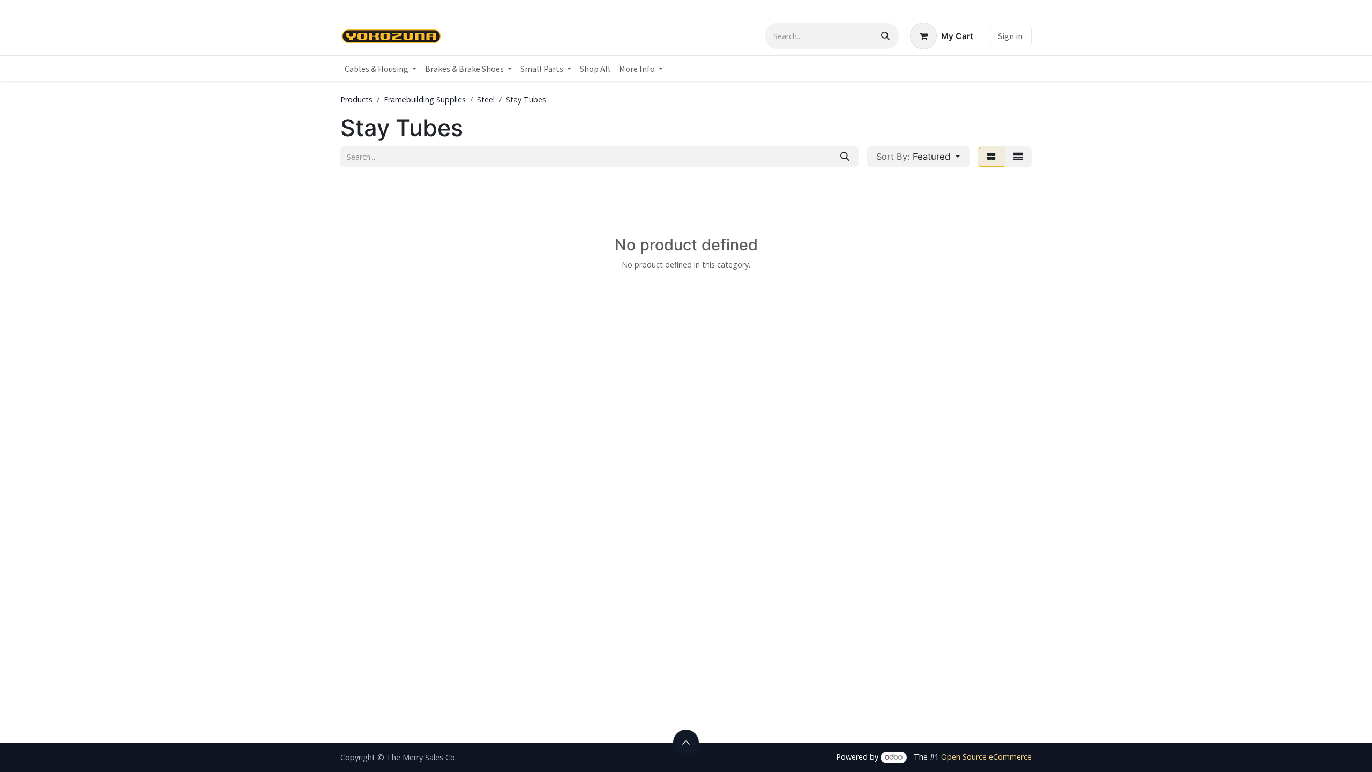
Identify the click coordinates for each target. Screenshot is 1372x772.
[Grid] (991, 156)
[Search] (885, 36)
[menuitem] (380, 68)
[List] (1018, 156)
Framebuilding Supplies (425, 99)
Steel (486, 99)
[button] (918, 156)
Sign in (1010, 36)
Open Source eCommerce (986, 757)
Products (356, 99)
